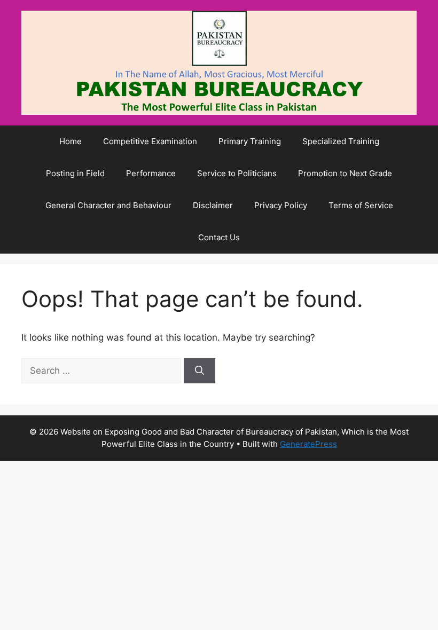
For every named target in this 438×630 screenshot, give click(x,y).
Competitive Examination (150, 141)
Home (70, 141)
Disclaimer (213, 205)
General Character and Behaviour (108, 205)
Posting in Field (75, 173)
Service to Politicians (237, 173)
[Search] (199, 371)
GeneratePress (308, 444)
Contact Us (219, 237)
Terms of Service (360, 205)
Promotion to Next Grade (345, 173)
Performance (151, 173)
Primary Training (249, 141)
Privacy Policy (280, 205)
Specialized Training (340, 141)
